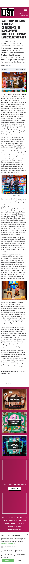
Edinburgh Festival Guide (14, 526)
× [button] (27, 534)
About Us (4, 517)
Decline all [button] (21, 560)
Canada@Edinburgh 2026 (14, 529)
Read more (20, 541)
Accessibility (22, 520)
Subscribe (14, 489)
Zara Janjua (22, 69)
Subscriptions (13, 520)
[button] (14, 543)
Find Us (5, 520)
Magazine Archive (10, 523)
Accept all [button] (8, 560)
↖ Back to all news (7, 383)
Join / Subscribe (24, 15)
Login (21, 13)
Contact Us (12, 517)
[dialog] (14, 548)
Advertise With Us (22, 517)
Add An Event (20, 523)
